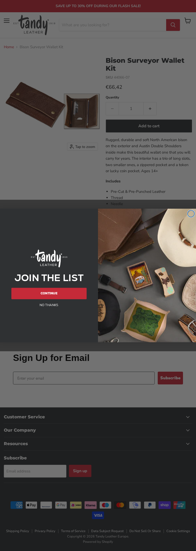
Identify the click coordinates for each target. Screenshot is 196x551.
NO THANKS (49, 305)
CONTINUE (49, 293)
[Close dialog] (191, 213)
